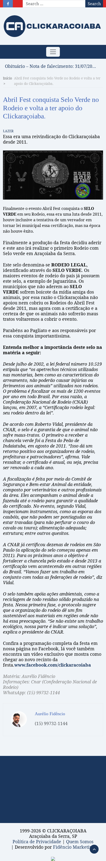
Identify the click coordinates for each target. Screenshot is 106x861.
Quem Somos (79, 841)
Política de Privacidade (37, 841)
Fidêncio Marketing (74, 847)
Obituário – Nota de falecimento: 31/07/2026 (50, 66)
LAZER (8, 131)
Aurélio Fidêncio (50, 713)
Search (94, 3)
